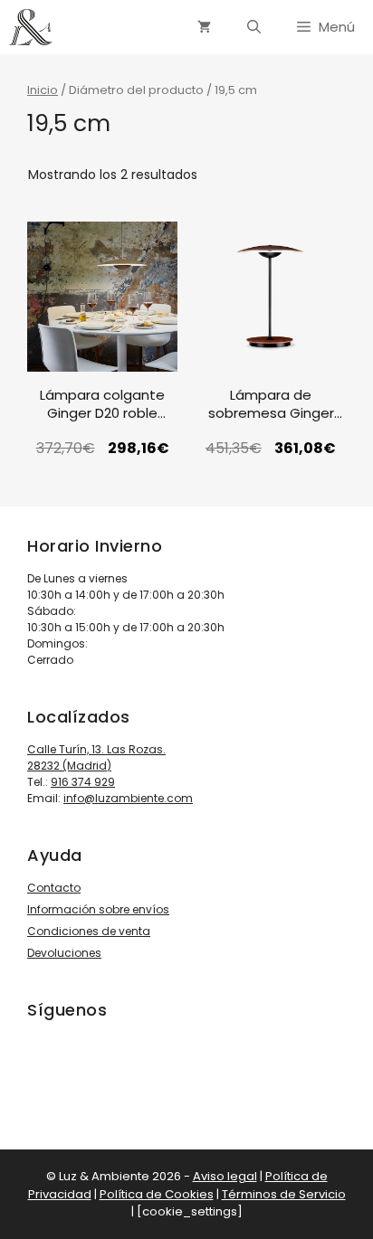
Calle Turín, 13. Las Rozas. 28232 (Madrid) (96, 757)
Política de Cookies (157, 1194)
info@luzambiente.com (128, 798)
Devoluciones (64, 952)
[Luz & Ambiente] (31, 27)
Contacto (54, 887)
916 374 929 (83, 782)
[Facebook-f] (89, 1074)
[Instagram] (39, 1074)
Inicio (42, 90)
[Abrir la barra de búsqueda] (254, 27)
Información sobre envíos (98, 909)
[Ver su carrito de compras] (204, 27)
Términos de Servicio (284, 1194)
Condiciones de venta (88, 931)
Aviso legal (225, 1176)
